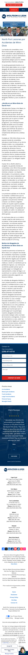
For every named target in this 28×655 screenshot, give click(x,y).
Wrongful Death (6, 401)
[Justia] (12, 549)
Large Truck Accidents (8, 396)
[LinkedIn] (9, 549)
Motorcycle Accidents (8, 392)
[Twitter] (6, 549)
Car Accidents (6, 389)
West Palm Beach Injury (14, 580)
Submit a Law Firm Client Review (14, 461)
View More (14, 456)
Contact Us (14, 10)
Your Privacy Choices (16, 616)
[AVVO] (18, 549)
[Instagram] (24, 549)
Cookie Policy (9, 618)
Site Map (14, 600)
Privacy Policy (14, 597)
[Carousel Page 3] (18, 449)
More (23, 10)
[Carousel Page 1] (10, 449)
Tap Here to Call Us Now (14, 5)
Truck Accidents (6, 394)
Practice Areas (7, 386)
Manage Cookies (19, 618)
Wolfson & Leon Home (14, 16)
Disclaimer (14, 594)
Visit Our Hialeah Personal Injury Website (14, 578)
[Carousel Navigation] (14, 449)
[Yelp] (21, 549)
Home (4, 10)
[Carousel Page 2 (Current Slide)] (14, 449)
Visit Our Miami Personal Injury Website (14, 569)
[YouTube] (15, 549)
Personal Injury (6, 399)
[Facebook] (3, 549)
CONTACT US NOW (14, 378)
